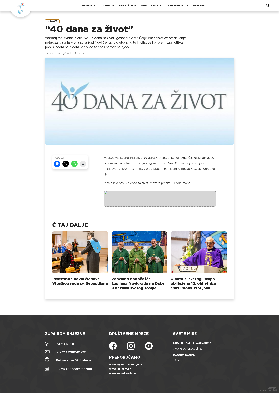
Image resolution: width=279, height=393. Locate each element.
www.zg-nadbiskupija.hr (125, 364)
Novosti (88, 5)
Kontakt (200, 5)
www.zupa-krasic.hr (122, 373)
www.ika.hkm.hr (120, 368)
